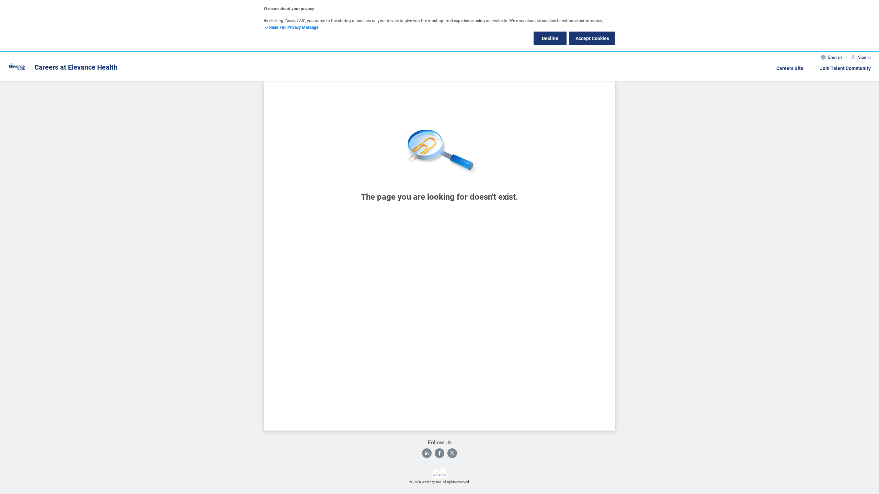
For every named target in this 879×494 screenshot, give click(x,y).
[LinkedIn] (427, 453)
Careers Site (789, 68)
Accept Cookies (592, 38)
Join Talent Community (845, 68)
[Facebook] (439, 453)
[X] (452, 453)
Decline (550, 38)
